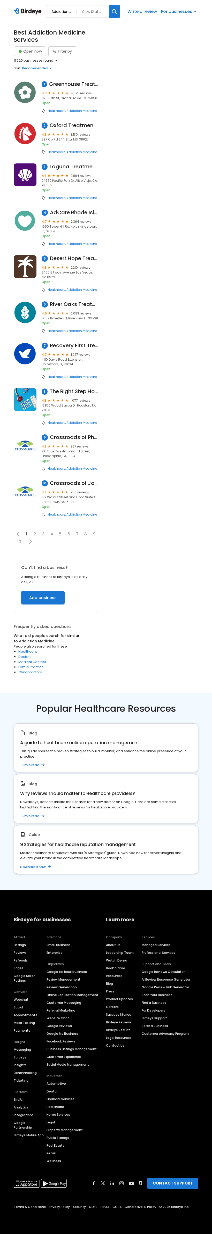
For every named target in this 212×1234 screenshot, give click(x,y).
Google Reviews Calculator (163, 972)
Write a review (142, 11)
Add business (43, 597)
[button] (30, 541)
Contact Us (115, 1045)
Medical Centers (32, 661)
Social (18, 1007)
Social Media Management (68, 1064)
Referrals (21, 960)
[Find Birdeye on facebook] (94, 1183)
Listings (20, 945)
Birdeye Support (154, 1018)
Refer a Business (155, 1026)
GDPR (93, 1207)
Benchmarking (25, 1073)
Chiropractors (30, 672)
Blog (109, 983)
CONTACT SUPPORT (173, 1183)
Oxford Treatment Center (74, 125)
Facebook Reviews (61, 1041)
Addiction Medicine (81, 111)
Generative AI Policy (140, 1207)
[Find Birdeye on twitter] (103, 1183)
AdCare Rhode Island (74, 212)
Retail (51, 1153)
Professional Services (158, 952)
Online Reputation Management (73, 995)
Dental (52, 1091)
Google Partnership (23, 1125)
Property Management (65, 1130)
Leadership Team (120, 952)
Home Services (58, 1114)
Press (110, 991)
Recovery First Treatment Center (74, 345)
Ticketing (21, 1080)
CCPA (117, 1207)
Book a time (115, 968)
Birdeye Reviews (119, 1022)
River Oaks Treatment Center (74, 304)
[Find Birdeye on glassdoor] (140, 1183)
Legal (51, 1122)
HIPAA (105, 1207)
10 (19, 542)
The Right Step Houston (74, 391)
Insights (20, 1065)
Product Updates (119, 999)
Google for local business (67, 972)
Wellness (54, 1161)
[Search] (114, 11)
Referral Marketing (61, 1010)
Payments (22, 1030)
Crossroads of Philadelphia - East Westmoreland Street (74, 437)
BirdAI (18, 1099)
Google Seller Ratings (24, 978)
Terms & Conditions (30, 1207)
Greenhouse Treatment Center (73, 84)
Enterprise (55, 952)
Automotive (56, 1083)
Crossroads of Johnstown (74, 483)
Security (79, 1207)
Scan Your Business (157, 995)
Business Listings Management (72, 1049)
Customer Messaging (64, 1002)
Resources (114, 976)
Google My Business (63, 1033)
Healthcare (56, 111)
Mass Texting (24, 1023)
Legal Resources (119, 1038)
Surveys (20, 1057)
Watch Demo (116, 960)
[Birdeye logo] (28, 11)
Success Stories (118, 1014)
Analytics (21, 1107)
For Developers (153, 1010)
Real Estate (56, 1145)
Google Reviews (59, 1026)
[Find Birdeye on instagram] (121, 1183)
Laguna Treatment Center (74, 166)
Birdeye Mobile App (29, 1135)
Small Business (59, 945)
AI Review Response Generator (166, 979)
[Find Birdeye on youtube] (131, 1183)
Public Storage (58, 1138)
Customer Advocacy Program (165, 1033)
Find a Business (154, 1002)
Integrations (24, 1115)
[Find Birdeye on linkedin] (112, 1183)
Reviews (20, 952)
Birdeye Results (118, 1030)
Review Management (63, 979)
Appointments (25, 1015)
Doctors (25, 656)
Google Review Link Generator (165, 987)
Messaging (22, 1049)
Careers (112, 1007)
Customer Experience (64, 1057)
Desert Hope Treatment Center (74, 258)
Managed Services (156, 945)
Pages (19, 968)
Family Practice (31, 667)
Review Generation (62, 987)
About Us (113, 945)
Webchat (21, 999)
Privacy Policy (59, 1207)
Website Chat (58, 1018)
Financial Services (60, 1099)
